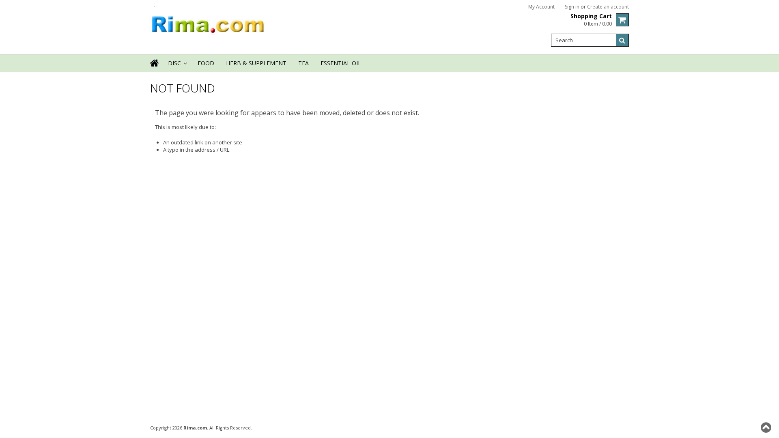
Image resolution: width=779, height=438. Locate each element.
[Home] (155, 68)
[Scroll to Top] (767, 427)
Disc (177, 65)
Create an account (608, 7)
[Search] (622, 40)
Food (206, 63)
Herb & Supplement (256, 63)
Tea (303, 63)
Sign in (572, 7)
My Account (541, 7)
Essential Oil (341, 63)
